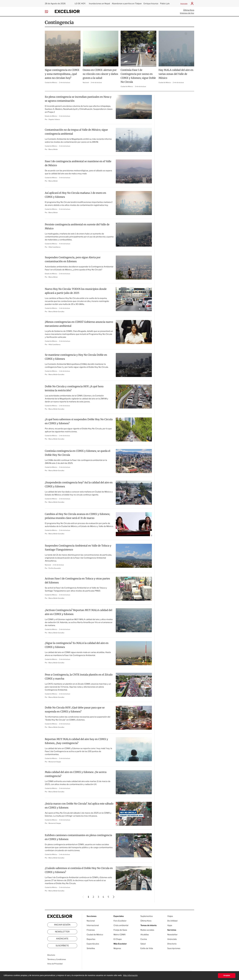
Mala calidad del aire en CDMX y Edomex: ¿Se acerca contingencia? (75, 774)
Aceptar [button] (226, 976)
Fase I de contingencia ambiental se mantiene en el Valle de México (78, 163)
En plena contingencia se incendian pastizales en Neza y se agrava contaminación (78, 98)
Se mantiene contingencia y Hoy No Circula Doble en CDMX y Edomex (76, 356)
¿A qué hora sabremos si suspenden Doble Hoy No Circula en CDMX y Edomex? (79, 421)
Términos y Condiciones (56, 959)
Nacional (86, 82)
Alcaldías (144, 934)
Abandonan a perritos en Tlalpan (127, 3)
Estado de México (51, 116)
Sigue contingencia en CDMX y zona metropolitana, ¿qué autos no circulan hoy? (62, 74)
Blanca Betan (53, 212)
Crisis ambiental (121, 925)
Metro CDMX (120, 934)
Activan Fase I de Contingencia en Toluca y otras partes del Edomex (77, 580)
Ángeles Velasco (54, 119)
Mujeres (117, 948)
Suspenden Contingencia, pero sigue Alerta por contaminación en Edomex (73, 259)
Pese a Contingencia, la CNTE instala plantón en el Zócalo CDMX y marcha (79, 676)
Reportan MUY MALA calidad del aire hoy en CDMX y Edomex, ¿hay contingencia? (76, 741)
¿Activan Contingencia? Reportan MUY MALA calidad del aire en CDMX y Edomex (78, 612)
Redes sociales (147, 930)
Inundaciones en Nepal (99, 3)
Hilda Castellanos (54, 247)
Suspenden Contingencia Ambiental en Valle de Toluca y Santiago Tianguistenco (78, 547)
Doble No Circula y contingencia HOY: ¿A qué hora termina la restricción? (74, 388)
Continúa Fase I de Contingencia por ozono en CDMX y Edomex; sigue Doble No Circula (138, 76)
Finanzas (91, 930)
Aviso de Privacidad (54, 964)
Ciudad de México (51, 82)
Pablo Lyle (165, 3)
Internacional (93, 925)
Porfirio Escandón (55, 568)
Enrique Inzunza (151, 3)
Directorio (51, 955)
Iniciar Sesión (62, 925)
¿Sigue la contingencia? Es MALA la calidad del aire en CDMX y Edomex (76, 645)
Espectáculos (93, 944)
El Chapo (118, 939)
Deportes (91, 939)
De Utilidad (172, 921)
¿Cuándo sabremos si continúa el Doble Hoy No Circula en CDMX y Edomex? (79, 870)
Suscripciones (173, 948)
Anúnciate (183, 3)
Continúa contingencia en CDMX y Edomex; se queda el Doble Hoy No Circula (77, 453)
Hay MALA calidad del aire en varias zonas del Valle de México (176, 74)
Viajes (170, 916)
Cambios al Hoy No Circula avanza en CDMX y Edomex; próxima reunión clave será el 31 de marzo (77, 516)
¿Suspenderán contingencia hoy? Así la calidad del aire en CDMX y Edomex (79, 484)
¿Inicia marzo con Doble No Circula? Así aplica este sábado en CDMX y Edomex (79, 805)
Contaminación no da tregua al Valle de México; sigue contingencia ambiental (76, 131)
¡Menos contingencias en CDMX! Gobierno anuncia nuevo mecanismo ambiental (79, 323)
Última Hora (188, 10)
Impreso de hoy (187, 13)
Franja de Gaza (120, 930)
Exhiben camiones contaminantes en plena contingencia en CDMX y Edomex (78, 837)
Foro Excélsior (120, 921)
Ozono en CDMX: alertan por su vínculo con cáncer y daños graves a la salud (100, 74)
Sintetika (91, 948)
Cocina (143, 939)
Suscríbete (62, 945)
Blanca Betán (53, 149)
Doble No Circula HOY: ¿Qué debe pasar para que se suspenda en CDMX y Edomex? (75, 709)
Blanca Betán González (56, 311)
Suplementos (146, 916)
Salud (143, 944)
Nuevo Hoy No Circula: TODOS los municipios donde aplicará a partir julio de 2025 (76, 291)
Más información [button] (130, 975)
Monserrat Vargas (55, 762)
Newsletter (62, 932)
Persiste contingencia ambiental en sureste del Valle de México (77, 226)
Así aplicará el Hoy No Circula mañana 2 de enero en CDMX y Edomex (75, 194)
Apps (169, 925)
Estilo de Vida (146, 948)
